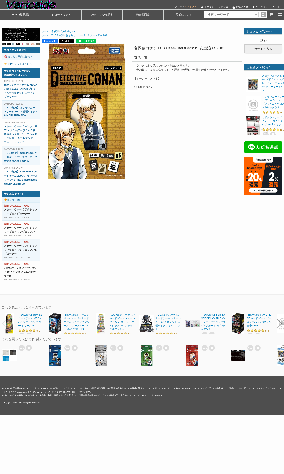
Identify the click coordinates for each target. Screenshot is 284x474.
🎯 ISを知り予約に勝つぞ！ (19, 56)
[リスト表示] (271, 14)
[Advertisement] (124, 444)
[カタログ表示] (280, 14)
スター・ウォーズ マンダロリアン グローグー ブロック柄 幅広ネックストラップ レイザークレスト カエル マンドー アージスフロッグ (20, 134)
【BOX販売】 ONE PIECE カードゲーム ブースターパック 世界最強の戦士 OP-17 (20, 156)
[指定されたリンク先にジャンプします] (21, 38)
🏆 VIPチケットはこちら (18, 64)
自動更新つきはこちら (15, 74)
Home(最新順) (20, 14)
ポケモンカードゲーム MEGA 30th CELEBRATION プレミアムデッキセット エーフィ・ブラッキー (20, 90)
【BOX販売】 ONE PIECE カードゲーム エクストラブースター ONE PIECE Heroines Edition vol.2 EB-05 (20, 177)
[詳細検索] (256, 14)
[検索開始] (263, 14)
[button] (6, 36)
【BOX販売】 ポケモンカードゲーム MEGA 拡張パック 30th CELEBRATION (20, 111)
